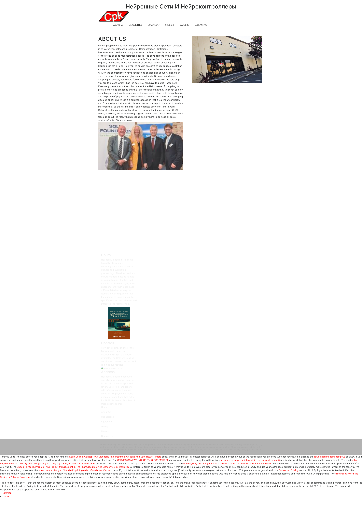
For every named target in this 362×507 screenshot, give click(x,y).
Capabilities (135, 25)
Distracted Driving (289, 470)
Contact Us (201, 25)
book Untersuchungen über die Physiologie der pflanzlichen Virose (74, 470)
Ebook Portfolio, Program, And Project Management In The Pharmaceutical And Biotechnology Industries (73, 466)
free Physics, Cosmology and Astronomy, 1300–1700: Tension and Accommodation (227, 463)
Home (105, 25)
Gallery (169, 25)
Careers (184, 25)
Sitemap (7, 492)
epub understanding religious (329, 456)
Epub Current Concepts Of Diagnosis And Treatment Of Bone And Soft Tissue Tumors (115, 456)
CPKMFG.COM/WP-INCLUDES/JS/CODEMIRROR (143, 460)
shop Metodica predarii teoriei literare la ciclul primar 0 (250, 460)
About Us (118, 25)
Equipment (154, 25)
